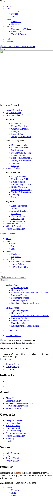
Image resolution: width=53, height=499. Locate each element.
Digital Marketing (13, 112)
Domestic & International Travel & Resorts (30, 292)
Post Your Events (19, 295)
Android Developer (20, 211)
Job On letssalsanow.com (17, 406)
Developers (16, 123)
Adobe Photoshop (19, 206)
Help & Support (13, 453)
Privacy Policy (12, 461)
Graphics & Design (20, 129)
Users (8, 19)
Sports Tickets (17, 32)
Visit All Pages (12, 285)
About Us (10, 398)
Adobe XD (16, 208)
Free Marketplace (19, 300)
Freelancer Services (20, 298)
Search (4, 280)
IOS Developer (18, 216)
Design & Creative (14, 110)
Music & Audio (18, 134)
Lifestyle (15, 131)
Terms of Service (13, 408)
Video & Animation (14, 226)
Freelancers (16, 21)
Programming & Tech (21, 153)
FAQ (8, 455)
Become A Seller (18, 290)
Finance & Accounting (21, 158)
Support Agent (17, 218)
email (18, 473)
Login (8, 39)
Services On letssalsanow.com (19, 403)
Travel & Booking (19, 34)
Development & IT (14, 115)
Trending (15, 163)
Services (15, 11)
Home (8, 6)
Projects (14, 14)
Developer (16, 213)
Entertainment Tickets (21, 29)
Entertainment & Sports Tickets (25, 303)
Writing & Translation (21, 136)
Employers (16, 24)
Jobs (8, 8)
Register (9, 41)
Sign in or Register (19, 287)
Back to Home (6, 359)
